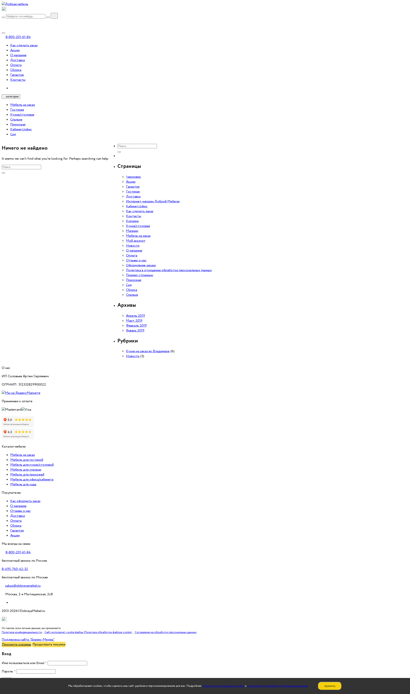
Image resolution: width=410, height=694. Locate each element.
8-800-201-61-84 (18, 37)
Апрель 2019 (135, 315)
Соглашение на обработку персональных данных (278, 686)
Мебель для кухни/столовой (32, 464)
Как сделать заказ (24, 45)
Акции (15, 50)
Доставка (17, 60)
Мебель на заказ (22, 104)
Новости (132, 245)
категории (12, 96)
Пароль (8, 671)
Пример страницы (139, 275)
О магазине (18, 55)
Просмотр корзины (16, 644)
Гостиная (17, 109)
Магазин (132, 230)
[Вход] (3, 21)
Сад (13, 134)
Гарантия (17, 74)
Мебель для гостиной (26, 459)
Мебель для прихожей (27, 474)
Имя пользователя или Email (24, 663)
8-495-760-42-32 (15, 569)
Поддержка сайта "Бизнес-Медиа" (28, 639)
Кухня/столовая (22, 114)
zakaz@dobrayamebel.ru (23, 585)
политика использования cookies (223, 686)
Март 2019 (134, 320)
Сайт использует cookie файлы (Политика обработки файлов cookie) (88, 632)
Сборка (15, 70)
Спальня (16, 119)
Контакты (17, 79)
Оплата (16, 65)
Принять (329, 686)
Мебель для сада (23, 484)
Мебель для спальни (25, 469)
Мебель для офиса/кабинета (31, 479)
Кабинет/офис (21, 129)
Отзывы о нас (136, 260)
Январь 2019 (135, 330)
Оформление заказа (141, 265)
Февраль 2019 (136, 325)
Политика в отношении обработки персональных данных (169, 270)
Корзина (132, 221)
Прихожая (17, 124)
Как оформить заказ (25, 501)
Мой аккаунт (135, 240)
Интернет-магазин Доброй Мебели (153, 201)
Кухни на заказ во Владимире (148, 351)
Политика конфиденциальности (22, 632)
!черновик (133, 176)
